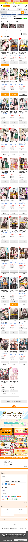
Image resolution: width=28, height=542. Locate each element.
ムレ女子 (11, 260)
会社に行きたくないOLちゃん (4, 230)
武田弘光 (5, 465)
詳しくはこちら (24, 502)
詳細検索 (25, 12)
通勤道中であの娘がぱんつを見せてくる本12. (4, 83)
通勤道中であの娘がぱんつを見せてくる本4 (4, 322)
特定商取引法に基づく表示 (8, 533)
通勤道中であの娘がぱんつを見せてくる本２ (23, 353)
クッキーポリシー (23, 530)
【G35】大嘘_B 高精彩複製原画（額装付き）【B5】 (14, 143)
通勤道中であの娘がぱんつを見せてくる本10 (23, 83)
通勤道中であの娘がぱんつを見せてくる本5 (4, 262)
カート (5, 65)
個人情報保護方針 (15, 530)
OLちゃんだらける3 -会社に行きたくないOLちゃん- (14, 291)
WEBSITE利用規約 (5, 528)
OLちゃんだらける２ (23, 321)
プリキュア (25, 14)
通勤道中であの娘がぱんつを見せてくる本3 (14, 353)
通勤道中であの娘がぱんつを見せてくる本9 (4, 112)
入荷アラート (4, 18)
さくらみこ (6, 460)
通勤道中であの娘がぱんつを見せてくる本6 (23, 202)
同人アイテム (9, 16)
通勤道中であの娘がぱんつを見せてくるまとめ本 (14, 112)
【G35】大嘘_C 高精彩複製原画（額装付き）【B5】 (4, 143)
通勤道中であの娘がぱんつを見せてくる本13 (4, 53)
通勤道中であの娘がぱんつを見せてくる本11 (14, 83)
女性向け (25, 9)
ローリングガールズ (8, 461)
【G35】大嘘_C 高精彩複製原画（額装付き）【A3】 (23, 143)
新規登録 (18, 5)
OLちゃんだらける (4, 351)
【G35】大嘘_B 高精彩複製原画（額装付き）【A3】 (4, 172)
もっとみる (24, 466)
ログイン (22, 5)
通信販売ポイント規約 (23, 528)
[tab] (20, 31)
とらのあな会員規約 (14, 528)
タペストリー (19, 14)
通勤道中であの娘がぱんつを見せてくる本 (4, 382)
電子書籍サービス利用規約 (6, 530)
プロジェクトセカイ (4, 14)
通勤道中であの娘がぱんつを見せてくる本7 (4, 202)
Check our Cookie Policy (7, 540)
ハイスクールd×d (13, 14)
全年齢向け (3, 9)
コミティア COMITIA (8, 464)
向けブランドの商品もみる (14, 401)
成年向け (7, 9)
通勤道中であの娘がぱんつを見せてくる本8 (23, 112)
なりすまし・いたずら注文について (19, 533)
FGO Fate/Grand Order (9, 463)
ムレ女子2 (12, 171)
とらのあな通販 (3, 16)
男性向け (20, 9)
